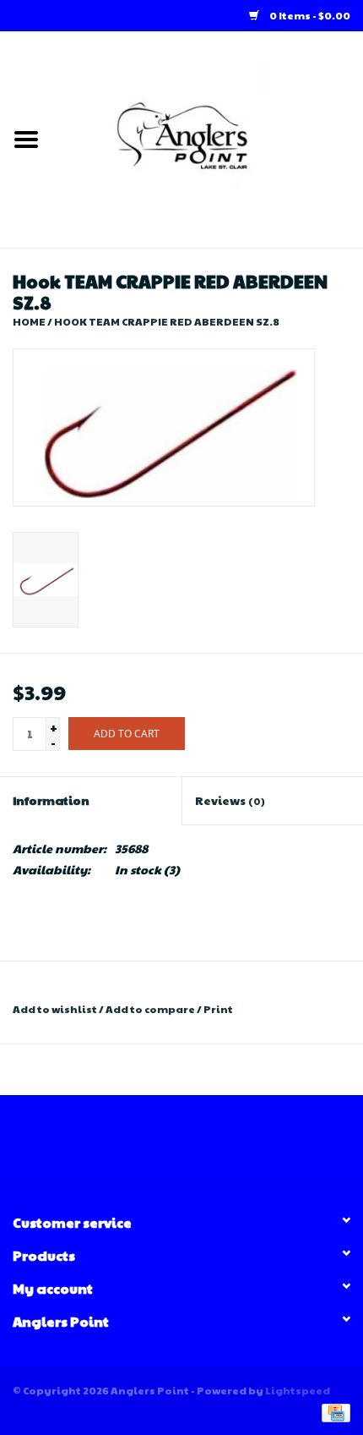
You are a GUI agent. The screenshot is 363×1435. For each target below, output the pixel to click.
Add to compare (151, 1009)
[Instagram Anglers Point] (196, 1146)
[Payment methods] (333, 1411)
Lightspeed (297, 1390)
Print (218, 1009)
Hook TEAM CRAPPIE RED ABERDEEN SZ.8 (166, 321)
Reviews (230, 799)
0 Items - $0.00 (309, 15)
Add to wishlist (55, 1009)
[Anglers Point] (207, 137)
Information (51, 799)
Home (29, 321)
